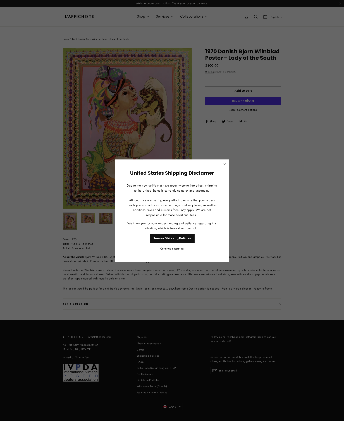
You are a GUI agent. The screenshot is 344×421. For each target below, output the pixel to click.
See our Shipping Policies (172, 238)
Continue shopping (172, 248)
